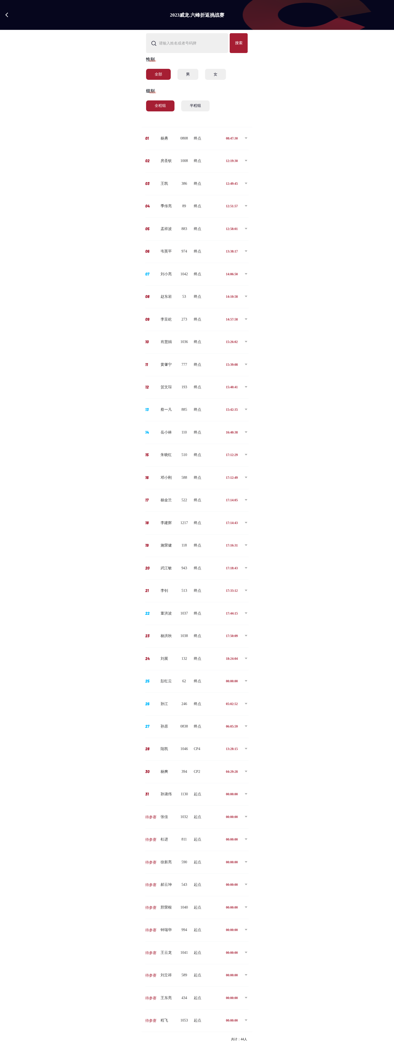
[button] (197, 138)
